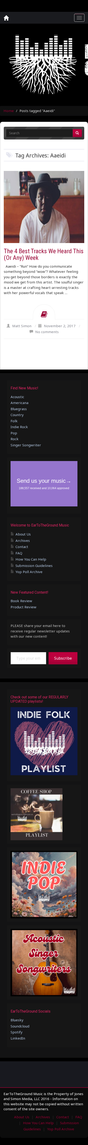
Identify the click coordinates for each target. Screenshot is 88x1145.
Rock (15, 438)
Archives (22, 540)
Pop (14, 433)
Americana (19, 402)
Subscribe (63, 658)
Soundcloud (20, 1026)
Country (17, 414)
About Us (23, 534)
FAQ (18, 553)
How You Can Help (30, 559)
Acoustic (17, 396)
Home (9, 110)
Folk (14, 420)
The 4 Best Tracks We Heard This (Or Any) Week (44, 254)
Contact (21, 546)
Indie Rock (19, 426)
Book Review (21, 600)
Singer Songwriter (26, 445)
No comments (47, 331)
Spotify (17, 1032)
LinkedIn (18, 1038)
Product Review (23, 607)
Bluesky (17, 1020)
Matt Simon (21, 325)
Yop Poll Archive (28, 571)
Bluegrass (19, 408)
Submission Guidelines (34, 565)
